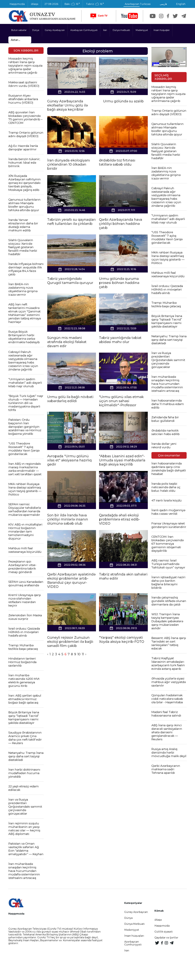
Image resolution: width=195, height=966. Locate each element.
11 (83, 654)
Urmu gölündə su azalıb (123, 101)
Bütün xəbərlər (19, 30)
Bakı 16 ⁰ (72, 4)
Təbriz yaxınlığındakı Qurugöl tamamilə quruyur (70, 281)
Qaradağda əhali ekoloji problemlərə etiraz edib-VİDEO (119, 519)
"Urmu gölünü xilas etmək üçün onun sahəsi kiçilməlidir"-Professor (121, 401)
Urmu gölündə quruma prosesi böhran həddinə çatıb (119, 283)
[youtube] (129, 16)
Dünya (35, 30)
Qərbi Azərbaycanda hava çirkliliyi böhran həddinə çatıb (120, 224)
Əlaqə (34, 4)
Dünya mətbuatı (121, 30)
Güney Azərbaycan (55, 30)
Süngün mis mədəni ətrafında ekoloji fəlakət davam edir (67, 342)
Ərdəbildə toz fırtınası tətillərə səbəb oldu (117, 162)
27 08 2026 (51, 4)
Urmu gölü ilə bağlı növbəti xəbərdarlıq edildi (70, 399)
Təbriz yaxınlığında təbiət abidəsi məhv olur (120, 340)
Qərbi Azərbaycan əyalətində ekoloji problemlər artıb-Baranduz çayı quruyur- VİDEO (71, 580)
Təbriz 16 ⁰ (95, 4)
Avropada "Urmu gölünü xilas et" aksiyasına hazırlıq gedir (69, 460)
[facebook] (168, 16)
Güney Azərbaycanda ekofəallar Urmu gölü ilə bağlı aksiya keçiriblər (67, 105)
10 (78, 654)
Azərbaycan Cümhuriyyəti (84, 30)
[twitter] (175, 16)
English (180, 4)
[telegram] (184, 16)
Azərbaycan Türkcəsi (138, 4)
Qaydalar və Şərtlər (166, 937)
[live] (99, 16)
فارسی (163, 4)
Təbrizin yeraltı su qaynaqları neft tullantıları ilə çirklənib (71, 222)
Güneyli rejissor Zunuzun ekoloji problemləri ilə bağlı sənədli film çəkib (70, 641)
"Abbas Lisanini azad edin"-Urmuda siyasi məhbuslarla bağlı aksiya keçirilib (122, 460)
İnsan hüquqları (162, 30)
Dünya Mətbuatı (134, 923)
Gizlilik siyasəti (163, 931)
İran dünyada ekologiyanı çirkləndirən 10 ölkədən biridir (68, 164)
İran (105, 30)
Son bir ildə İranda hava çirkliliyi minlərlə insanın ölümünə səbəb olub (67, 519)
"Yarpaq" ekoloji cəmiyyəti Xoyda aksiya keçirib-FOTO (121, 639)
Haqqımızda (17, 4)
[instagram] (161, 16)
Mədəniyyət (142, 30)
